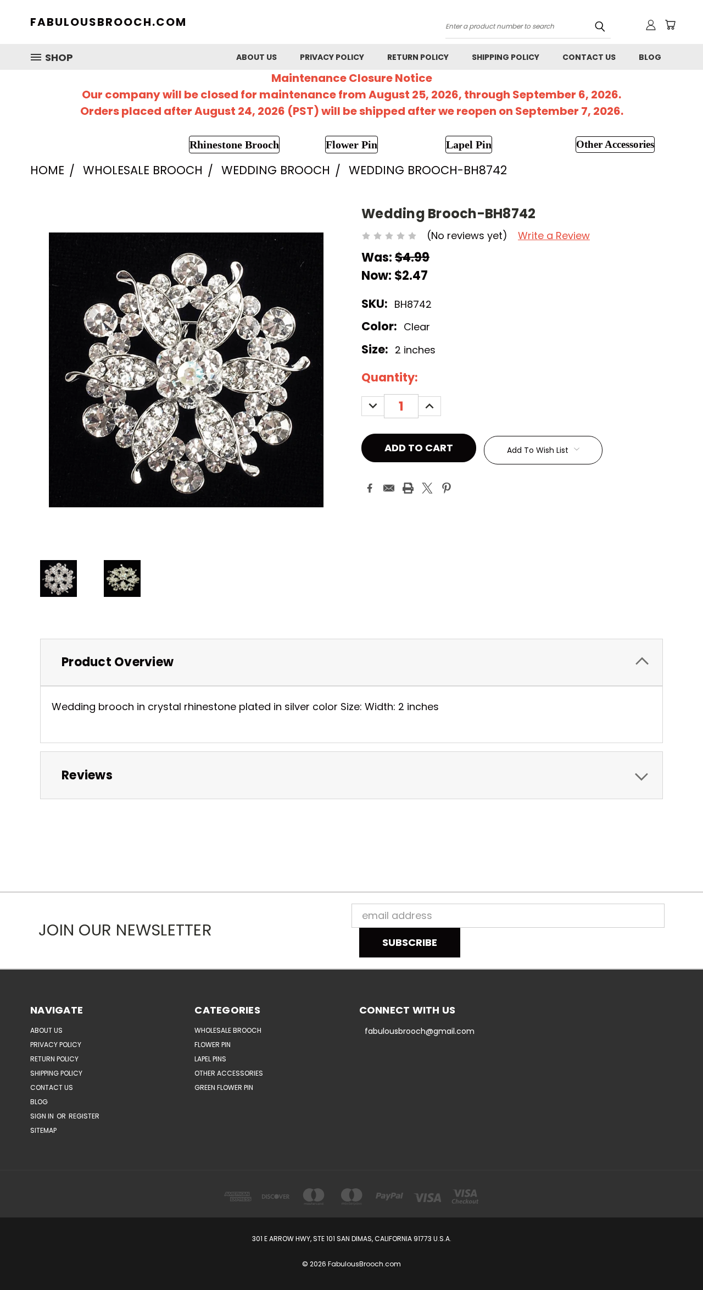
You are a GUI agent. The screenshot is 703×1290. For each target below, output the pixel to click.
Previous (670, 1255)
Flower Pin (212, 1044)
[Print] (408, 488)
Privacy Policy (332, 57)
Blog (650, 57)
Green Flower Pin (223, 1087)
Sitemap (43, 1130)
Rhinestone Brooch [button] (234, 145)
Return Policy (418, 57)
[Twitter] (427, 488)
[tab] (351, 662)
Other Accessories (228, 1073)
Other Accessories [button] (615, 144)
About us (256, 57)
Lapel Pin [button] (469, 145)
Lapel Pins (210, 1059)
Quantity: (389, 377)
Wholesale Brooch (227, 1030)
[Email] (388, 488)
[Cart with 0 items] (670, 24)
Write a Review (554, 235)
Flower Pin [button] (351, 145)
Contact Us (589, 57)
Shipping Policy (505, 57)
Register (84, 1116)
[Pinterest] (446, 488)
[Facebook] (369, 488)
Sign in (42, 1116)
